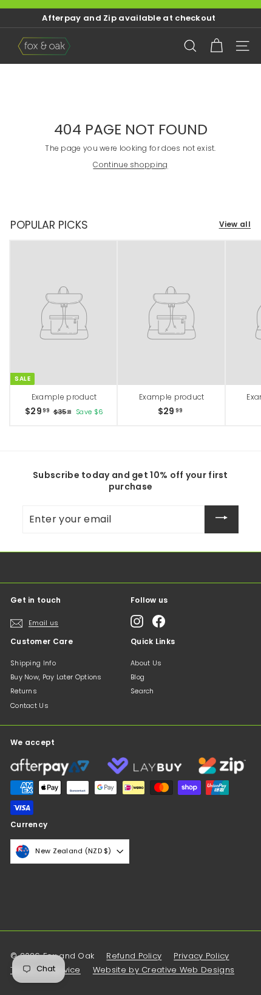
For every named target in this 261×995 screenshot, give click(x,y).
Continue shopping (130, 164)
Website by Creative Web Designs (163, 970)
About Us (145, 663)
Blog (137, 677)
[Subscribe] (222, 519)
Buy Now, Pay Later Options (56, 677)
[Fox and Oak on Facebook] (158, 621)
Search (142, 691)
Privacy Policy (201, 956)
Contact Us (29, 705)
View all (235, 224)
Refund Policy (133, 956)
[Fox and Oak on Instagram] (136, 621)
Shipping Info (33, 663)
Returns (23, 691)
